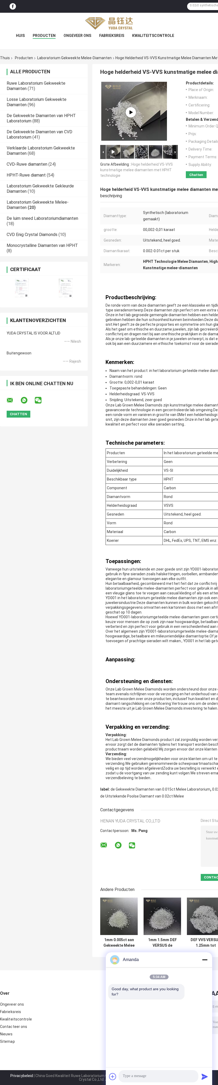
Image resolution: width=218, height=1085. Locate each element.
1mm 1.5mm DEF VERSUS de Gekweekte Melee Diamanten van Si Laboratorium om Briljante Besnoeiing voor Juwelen (162, 943)
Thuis (5, 58)
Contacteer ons (13, 1026)
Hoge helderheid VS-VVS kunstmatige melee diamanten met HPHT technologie (136, 170)
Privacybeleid (21, 1076)
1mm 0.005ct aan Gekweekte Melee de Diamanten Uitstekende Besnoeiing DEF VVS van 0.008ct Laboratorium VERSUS (119, 943)
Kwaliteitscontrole (153, 35)
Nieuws (6, 1034)
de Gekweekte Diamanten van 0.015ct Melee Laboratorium (160, 789)
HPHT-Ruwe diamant (26, 175)
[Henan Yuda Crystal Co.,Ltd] (109, 23)
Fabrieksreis (111, 35)
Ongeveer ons (77, 35)
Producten (44, 35)
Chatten (196, 175)
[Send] (204, 1076)
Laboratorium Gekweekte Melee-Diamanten (74, 58)
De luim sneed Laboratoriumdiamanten (42, 218)
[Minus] (205, 960)
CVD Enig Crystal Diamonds (32, 234)
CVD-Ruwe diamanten (27, 164)
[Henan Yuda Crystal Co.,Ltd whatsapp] (27, 400)
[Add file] (112, 1076)
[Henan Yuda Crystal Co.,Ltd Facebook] (13, 6)
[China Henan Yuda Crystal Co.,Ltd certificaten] (22, 288)
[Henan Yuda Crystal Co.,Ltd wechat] (41, 400)
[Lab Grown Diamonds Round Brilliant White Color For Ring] (130, 112)
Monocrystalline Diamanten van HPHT (42, 245)
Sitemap (7, 1041)
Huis (20, 35)
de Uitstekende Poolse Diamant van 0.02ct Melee (142, 796)
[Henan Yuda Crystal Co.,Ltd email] (13, 400)
